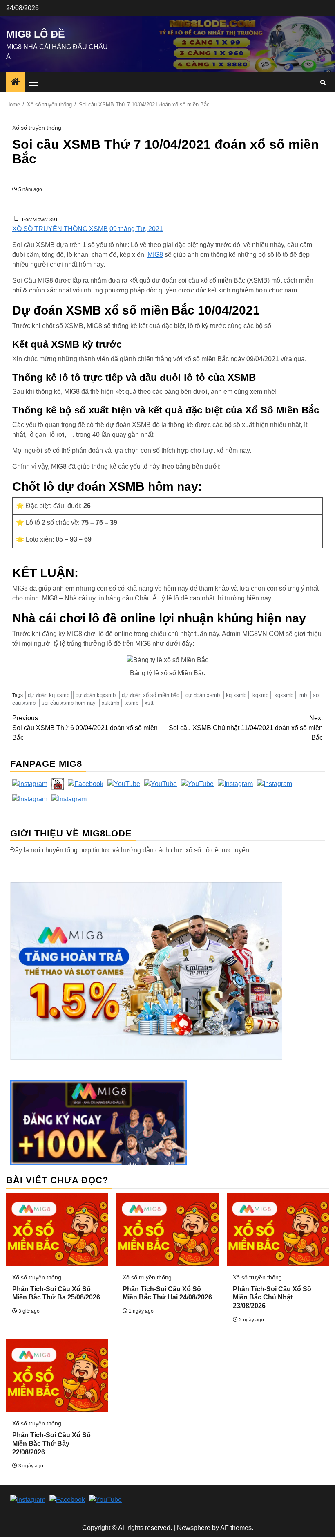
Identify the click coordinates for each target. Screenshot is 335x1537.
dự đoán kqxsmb (96, 695)
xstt (149, 703)
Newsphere (193, 1527)
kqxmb (260, 695)
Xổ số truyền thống (36, 127)
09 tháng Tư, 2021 (136, 228)
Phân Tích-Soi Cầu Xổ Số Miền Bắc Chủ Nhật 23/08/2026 (272, 1297)
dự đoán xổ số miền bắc (150, 695)
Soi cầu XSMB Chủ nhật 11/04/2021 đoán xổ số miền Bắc (246, 728)
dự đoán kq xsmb (48, 695)
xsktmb (110, 703)
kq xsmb (236, 695)
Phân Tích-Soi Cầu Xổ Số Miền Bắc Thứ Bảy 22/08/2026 (51, 1443)
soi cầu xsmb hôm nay (69, 703)
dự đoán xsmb (202, 695)
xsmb (131, 703)
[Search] (323, 82)
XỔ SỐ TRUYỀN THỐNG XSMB (60, 228)
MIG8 (155, 254)
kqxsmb (284, 695)
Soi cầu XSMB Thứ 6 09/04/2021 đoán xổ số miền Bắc (85, 728)
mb (303, 695)
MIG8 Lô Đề (35, 34)
